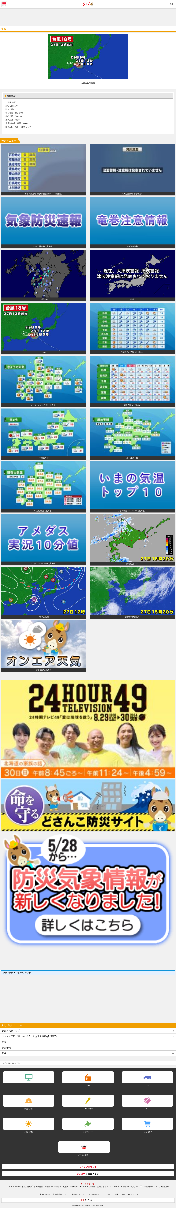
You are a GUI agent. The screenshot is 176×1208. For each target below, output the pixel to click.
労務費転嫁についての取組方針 (156, 1186)
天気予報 (6, 1047)
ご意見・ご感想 (119, 1194)
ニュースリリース (14, 1186)
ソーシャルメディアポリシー (98, 1194)
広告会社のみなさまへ (130, 1186)
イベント (147, 1109)
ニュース (147, 1085)
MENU (4, 4)
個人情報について (62, 1194)
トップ (3, 1063)
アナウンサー (88, 1109)
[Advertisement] (88, 16)
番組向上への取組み (53, 1186)
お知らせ (100, 1186)
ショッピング (147, 1132)
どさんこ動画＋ (84, 1155)
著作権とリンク (78, 1194)
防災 (4, 1042)
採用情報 (27, 1186)
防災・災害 (28, 1109)
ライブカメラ (88, 1132)
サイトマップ (132, 1194)
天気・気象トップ (11, 1031)
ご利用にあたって (45, 1194)
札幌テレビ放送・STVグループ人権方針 (79, 1186)
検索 (172, 4)
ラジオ (88, 1085)
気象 (4, 1053)
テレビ (28, 1085)
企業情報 (39, 1186)
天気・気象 (11, 1063)
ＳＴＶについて (87, 1184)
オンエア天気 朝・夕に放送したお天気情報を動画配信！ (30, 1036)
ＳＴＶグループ (112, 1186)
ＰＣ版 (88, 1200)
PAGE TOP (171, 1189)
